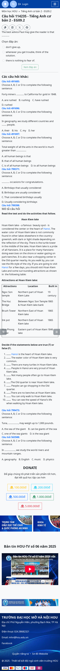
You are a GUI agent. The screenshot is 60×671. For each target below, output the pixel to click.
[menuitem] (5, 4)
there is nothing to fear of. (20, 60)
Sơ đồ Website (40, 653)
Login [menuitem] (23, 4)
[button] (5, 4)
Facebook (7, 643)
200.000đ (42, 487)
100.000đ (18, 487)
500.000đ (17, 497)
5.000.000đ (30, 506)
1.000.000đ (42, 497)
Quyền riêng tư (20, 653)
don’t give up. (13, 47)
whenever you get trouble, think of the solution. (27, 53)
